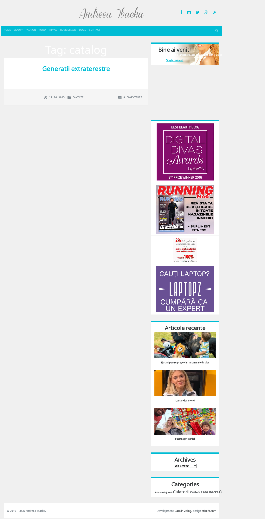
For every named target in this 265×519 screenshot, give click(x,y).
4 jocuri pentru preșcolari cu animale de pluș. (185, 362)
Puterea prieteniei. (185, 438)
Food (42, 29)
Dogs (82, 29)
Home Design (68, 29)
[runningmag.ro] (185, 209)
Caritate (195, 492)
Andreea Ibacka (111, 13)
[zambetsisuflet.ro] (185, 249)
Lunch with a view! (185, 400)
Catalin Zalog (183, 511)
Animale (159, 492)
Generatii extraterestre (76, 68)
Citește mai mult (174, 60)
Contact (94, 29)
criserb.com (209, 511)
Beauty (18, 29)
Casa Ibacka (209, 492)
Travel (53, 29)
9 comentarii (132, 97)
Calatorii (181, 491)
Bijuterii (168, 492)
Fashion (31, 29)
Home (7, 29)
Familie (78, 97)
